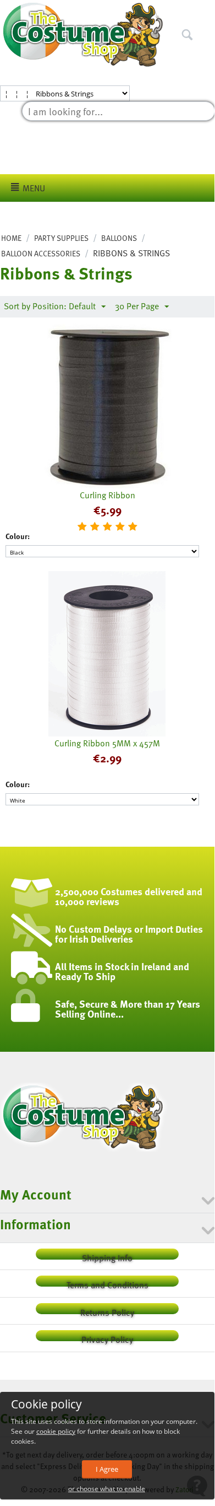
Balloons (119, 238)
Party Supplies (61, 238)
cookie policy (55, 1431)
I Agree (107, 1469)
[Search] (206, 10)
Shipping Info (107, 1255)
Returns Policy (107, 1310)
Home (11, 238)
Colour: (17, 536)
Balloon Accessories (40, 253)
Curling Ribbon (107, 495)
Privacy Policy (107, 1337)
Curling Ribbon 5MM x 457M (107, 743)
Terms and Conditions (107, 1282)
